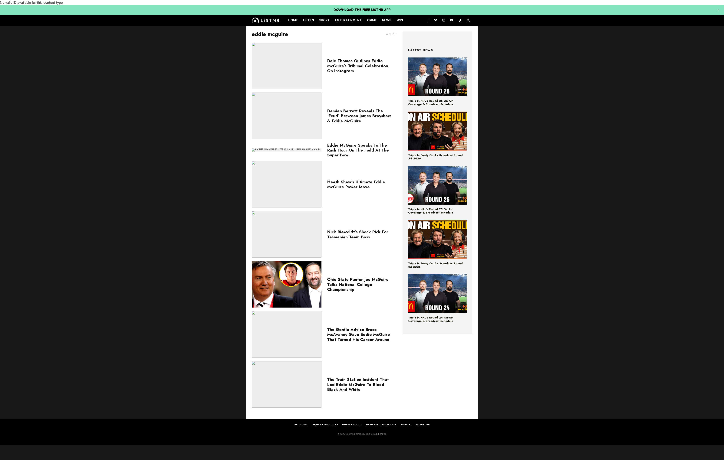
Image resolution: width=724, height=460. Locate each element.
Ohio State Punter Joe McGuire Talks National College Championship (358, 284)
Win (400, 20)
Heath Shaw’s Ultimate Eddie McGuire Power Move (356, 184)
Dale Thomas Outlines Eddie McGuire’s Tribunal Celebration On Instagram (357, 65)
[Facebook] (428, 20)
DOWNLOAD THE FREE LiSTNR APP (362, 9)
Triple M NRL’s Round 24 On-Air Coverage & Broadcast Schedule (430, 319)
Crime (372, 20)
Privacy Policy (352, 424)
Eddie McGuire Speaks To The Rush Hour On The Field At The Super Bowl (358, 150)
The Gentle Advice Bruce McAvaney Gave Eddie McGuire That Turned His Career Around (358, 334)
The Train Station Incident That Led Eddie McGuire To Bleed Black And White (358, 384)
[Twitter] (436, 20)
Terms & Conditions (324, 424)
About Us (300, 424)
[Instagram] (444, 20)
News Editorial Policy (381, 424)
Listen (308, 20)
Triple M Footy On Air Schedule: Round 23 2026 (435, 265)
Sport (324, 20)
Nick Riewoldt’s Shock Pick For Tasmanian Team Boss (357, 234)
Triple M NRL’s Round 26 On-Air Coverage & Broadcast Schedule (430, 102)
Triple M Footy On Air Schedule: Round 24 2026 (435, 156)
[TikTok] (460, 20)
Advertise (423, 424)
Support (406, 424)
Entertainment (348, 20)
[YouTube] (452, 20)
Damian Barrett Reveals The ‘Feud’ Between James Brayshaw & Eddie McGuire (359, 115)
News (386, 20)
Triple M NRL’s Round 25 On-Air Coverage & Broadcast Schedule (430, 210)
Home (293, 20)
